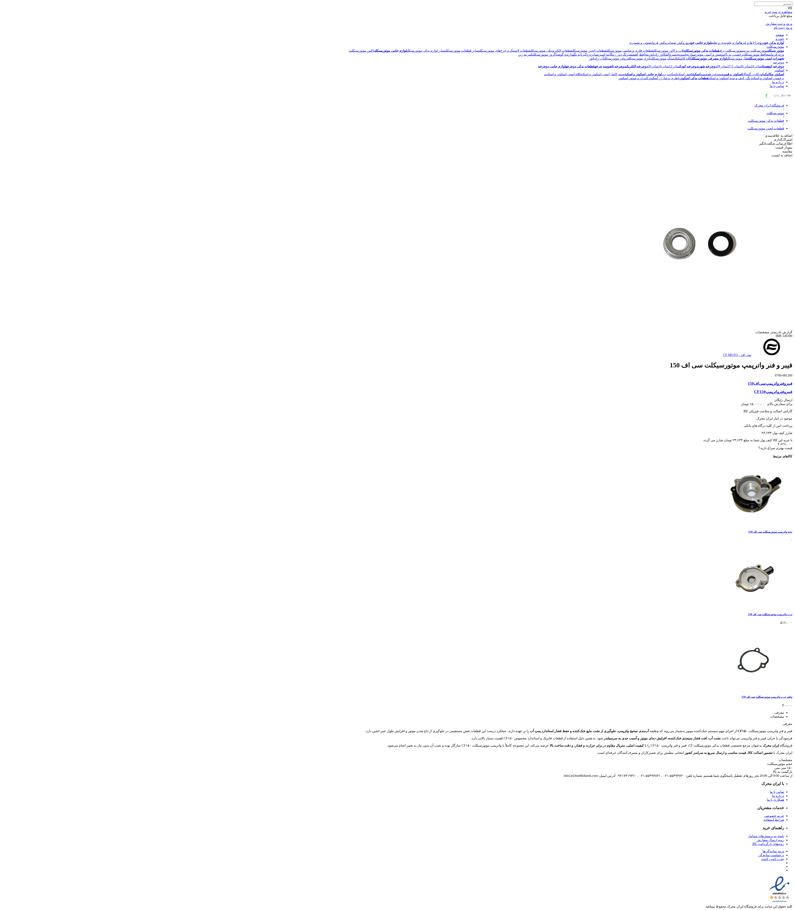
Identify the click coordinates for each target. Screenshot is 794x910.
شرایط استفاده (774, 819)
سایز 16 (663, 66)
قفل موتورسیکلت (738, 58)
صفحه (780, 35)
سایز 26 (745, 66)
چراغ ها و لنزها (750, 42)
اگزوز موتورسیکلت (545, 54)
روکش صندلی (677, 42)
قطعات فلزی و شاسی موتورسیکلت (629, 50)
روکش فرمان (659, 42)
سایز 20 (653, 66)
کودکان (760, 74)
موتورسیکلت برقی (731, 50)
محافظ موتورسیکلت (757, 54)
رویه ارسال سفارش (770, 840)
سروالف (671, 54)
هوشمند (721, 74)
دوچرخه (778, 62)
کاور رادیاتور (657, 54)
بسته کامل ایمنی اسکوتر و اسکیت (603, 74)
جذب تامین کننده (772, 859)
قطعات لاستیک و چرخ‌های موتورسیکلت (504, 50)
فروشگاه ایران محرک (769, 105)
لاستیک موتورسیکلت (664, 58)
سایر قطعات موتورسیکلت (462, 50)
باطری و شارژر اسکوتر (664, 78)
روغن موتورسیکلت (616, 58)
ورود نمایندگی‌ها (773, 851)
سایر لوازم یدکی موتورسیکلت (426, 50)
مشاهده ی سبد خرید (778, 12)
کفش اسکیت (685, 74)
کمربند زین (525, 54)
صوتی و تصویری (640, 42)
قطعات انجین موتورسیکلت (589, 50)
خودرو (780, 39)
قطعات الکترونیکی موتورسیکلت (551, 50)
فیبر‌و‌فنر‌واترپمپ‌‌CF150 (773, 392)
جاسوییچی (682, 54)
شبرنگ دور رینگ (621, 54)
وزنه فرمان (777, 54)
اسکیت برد (669, 74)
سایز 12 (674, 66)
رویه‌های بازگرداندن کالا (768, 844)
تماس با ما (777, 86)
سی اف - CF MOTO (737, 355)
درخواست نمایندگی (771, 855)
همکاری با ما (775, 799)
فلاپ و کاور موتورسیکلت (669, 50)
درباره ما (778, 82)
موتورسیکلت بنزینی (755, 50)
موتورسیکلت (775, 46)
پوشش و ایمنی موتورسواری (706, 54)
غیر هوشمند (708, 74)
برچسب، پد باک (734, 54)
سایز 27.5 (733, 66)
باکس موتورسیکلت (362, 50)
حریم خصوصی (774, 816)
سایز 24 (756, 66)
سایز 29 (722, 66)
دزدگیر (586, 54)
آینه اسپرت (604, 54)
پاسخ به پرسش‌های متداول (766, 836)
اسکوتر (779, 70)
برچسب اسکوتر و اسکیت (768, 78)
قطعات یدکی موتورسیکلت (766, 120)
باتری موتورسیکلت (639, 58)
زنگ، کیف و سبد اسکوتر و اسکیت (730, 78)
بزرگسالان (749, 74)
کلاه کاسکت (684, 58)
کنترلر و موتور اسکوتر (633, 78)
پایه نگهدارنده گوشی (569, 54)
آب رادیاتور (596, 58)
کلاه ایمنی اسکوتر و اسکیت (562, 74)
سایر (594, 54)
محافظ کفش (640, 54)
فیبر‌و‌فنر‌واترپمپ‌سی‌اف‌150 (770, 383)
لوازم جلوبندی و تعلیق (725, 42)
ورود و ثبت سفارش (778, 23)
